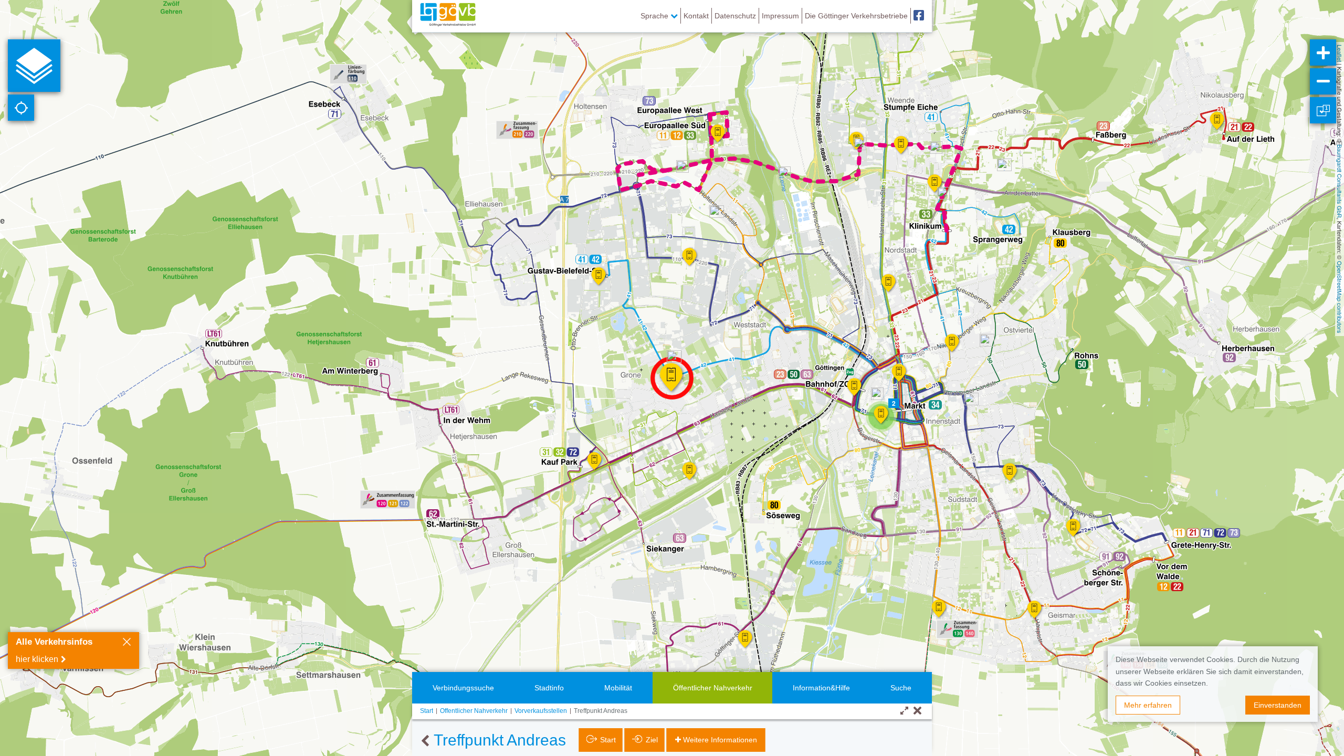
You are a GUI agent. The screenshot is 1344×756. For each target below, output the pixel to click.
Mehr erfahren (1148, 705)
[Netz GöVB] (448, 16)
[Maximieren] (904, 711)
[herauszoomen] (1323, 81)
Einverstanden (1277, 705)
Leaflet (1340, 53)
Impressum (780, 16)
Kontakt (696, 16)
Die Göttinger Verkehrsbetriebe (856, 16)
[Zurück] (425, 741)
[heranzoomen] (1323, 52)
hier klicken (37, 659)
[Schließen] (126, 643)
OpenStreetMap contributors (1340, 297)
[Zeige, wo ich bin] (21, 107)
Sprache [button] (655, 16)
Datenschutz (735, 16)
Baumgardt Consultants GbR (1340, 181)
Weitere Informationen (720, 740)
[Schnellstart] (34, 65)
